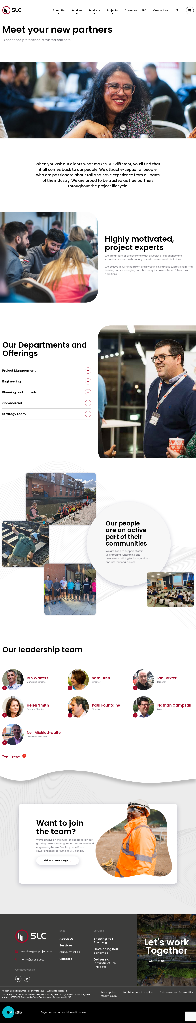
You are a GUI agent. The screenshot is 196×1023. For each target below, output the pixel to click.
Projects (112, 10)
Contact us (160, 10)
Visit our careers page (56, 860)
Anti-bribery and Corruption (138, 992)
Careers (65, 959)
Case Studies (69, 952)
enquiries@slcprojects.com (37, 951)
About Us (58, 10)
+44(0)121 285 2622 (32, 959)
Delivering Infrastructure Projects (105, 963)
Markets (94, 10)
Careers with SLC (135, 10)
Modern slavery (109, 995)
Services (76, 10)
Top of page (11, 756)
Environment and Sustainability (176, 992)
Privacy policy (108, 992)
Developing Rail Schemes (106, 951)
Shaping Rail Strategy (103, 940)
